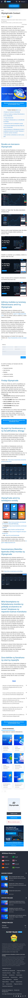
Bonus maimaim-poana (14, 822)
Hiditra (18, 972)
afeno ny (18, 110)
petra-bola (4, 975)
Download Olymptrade (7, 986)
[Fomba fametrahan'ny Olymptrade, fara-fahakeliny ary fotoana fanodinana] (7, 758)
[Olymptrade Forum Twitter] (15, 996)
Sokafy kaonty (14, 817)
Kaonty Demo (9, 984)
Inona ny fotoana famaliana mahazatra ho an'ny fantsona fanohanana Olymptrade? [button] (13, 693)
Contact (12, 981)
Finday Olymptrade (8, 117)
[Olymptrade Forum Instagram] (22, 996)
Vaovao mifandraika (8, 728)
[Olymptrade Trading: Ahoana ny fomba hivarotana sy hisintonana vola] (4, 885)
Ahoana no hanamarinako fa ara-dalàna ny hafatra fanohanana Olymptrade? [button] (13, 715)
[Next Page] (5, 791)
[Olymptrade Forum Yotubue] (18, 996)
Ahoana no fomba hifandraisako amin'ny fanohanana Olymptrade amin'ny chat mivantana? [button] (13, 687)
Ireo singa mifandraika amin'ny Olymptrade (12, 994)
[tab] (14, 687)
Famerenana (19, 975)
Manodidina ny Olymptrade (8, 970)
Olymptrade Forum (6, 968)
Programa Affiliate (21, 970)
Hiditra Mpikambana (7, 979)
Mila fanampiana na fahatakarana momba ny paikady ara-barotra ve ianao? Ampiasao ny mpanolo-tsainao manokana (13, 131)
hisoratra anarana (6, 972)
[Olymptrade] (14, 809)
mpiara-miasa (5, 981)
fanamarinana (14, 977)
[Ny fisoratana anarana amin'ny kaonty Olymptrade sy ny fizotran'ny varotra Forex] (19, 758)
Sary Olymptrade (14, 5)
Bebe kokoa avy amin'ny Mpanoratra (12, 732)
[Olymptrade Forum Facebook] (13, 996)
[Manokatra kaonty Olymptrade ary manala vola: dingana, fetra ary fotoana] (19, 777)
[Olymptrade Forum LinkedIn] (20, 996)
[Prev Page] (2, 791)
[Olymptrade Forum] (14, 933)
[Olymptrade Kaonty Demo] (7, 740)
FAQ (3, 984)
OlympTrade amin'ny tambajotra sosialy (13, 123)
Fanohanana (12, 975)
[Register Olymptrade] (14, 834)
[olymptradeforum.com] (7, 2)
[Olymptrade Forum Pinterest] (24, 996)
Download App (5, 977)
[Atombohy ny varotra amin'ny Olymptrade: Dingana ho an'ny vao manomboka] (4, 909)
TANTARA (16, 979)
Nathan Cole (11, 17)
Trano (2, 10)
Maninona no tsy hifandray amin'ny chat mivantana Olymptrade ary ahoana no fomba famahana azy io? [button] (13, 709)
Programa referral (18, 984)
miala (14, 972)
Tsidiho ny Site (13, 813)
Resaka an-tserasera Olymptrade (12, 112)
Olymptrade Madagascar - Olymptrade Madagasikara (10, 990)
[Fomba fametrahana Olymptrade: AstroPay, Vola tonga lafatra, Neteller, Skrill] (19, 740)
